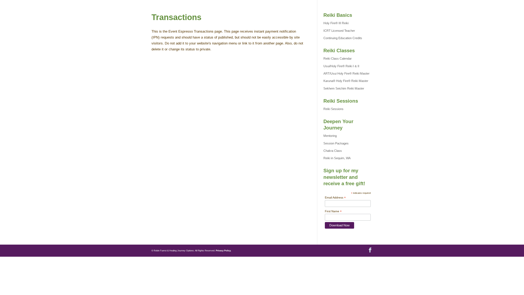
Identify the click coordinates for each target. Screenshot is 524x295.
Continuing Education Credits (342, 38)
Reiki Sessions (333, 109)
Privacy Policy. (223, 250)
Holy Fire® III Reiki (336, 23)
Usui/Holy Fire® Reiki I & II (341, 66)
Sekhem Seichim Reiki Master (343, 88)
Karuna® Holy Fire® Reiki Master (345, 81)
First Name (333, 211)
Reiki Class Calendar (337, 58)
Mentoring (330, 135)
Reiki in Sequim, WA (337, 158)
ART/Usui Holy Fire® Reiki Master (346, 73)
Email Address (335, 198)
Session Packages (336, 143)
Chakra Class (332, 150)
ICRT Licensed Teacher (339, 30)
